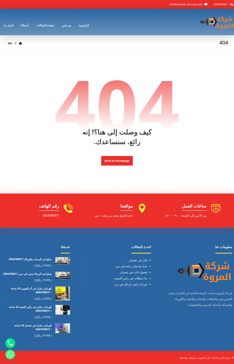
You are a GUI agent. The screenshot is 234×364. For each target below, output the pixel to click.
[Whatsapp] (10, 354)
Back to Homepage (117, 161)
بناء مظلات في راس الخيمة (130, 278)
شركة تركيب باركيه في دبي (130, 284)
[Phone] (10, 343)
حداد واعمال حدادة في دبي (131, 266)
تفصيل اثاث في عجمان (133, 272)
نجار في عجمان (138, 260)
